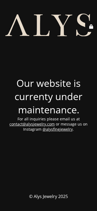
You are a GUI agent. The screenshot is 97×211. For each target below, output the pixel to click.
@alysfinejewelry (58, 129)
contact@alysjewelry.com (32, 124)
